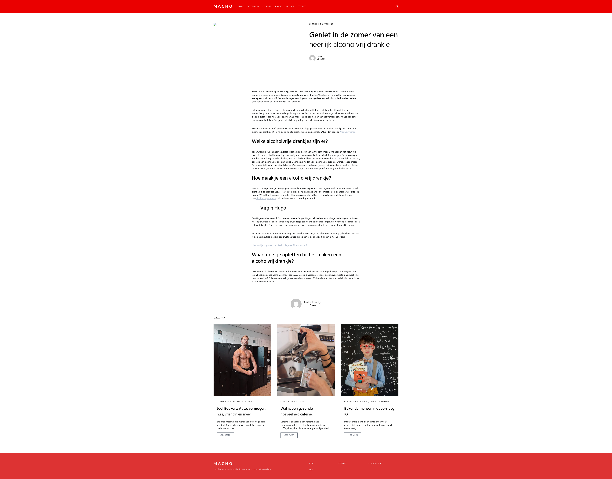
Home (311, 463)
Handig (373, 401)
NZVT (311, 469)
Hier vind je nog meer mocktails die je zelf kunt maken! (279, 245)
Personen (247, 401)
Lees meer (225, 435)
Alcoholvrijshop (348, 131)
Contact (342, 463)
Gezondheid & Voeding (321, 24)
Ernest (319, 56)
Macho (223, 6)
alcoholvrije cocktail (266, 198)
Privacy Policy (375, 463)
